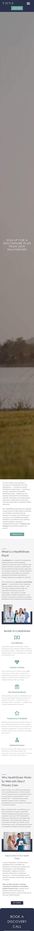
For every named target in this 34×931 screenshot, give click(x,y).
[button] (28, 3)
